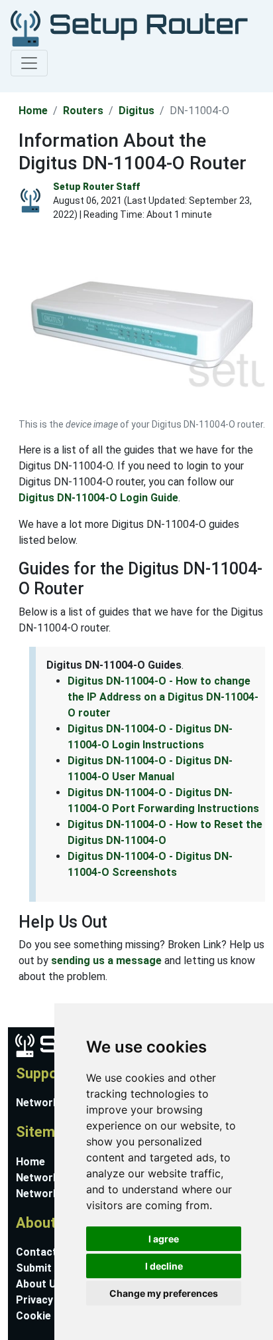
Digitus (136, 110)
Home (33, 110)
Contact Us (44, 1252)
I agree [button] (163, 1238)
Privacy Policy (51, 1300)
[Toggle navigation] (29, 63)
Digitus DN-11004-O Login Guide (98, 497)
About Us (39, 1284)
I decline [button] (164, 1266)
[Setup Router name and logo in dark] (129, 27)
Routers (83, 110)
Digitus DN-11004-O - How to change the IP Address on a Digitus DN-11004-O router (163, 697)
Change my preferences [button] (163, 1293)
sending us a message (106, 960)
